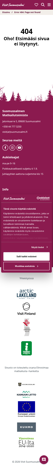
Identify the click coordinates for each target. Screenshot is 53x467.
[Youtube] (19, 148)
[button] (43, 459)
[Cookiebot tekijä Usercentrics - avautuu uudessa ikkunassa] (37, 198)
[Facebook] (5, 148)
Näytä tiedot (37, 247)
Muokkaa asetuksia (25, 266)
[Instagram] (12, 148)
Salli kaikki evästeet (26, 256)
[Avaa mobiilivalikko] (49, 5)
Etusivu (6, 12)
